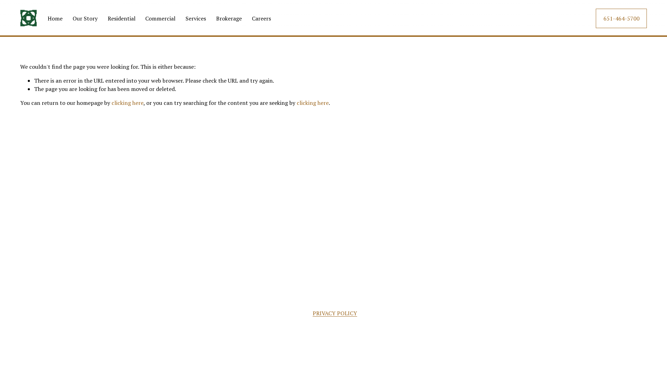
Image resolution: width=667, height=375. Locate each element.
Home (55, 18)
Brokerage (229, 18)
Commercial (160, 18)
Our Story (85, 18)
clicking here (127, 103)
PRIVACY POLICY (335, 313)
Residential (121, 18)
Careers (261, 18)
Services (196, 18)
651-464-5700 (621, 18)
